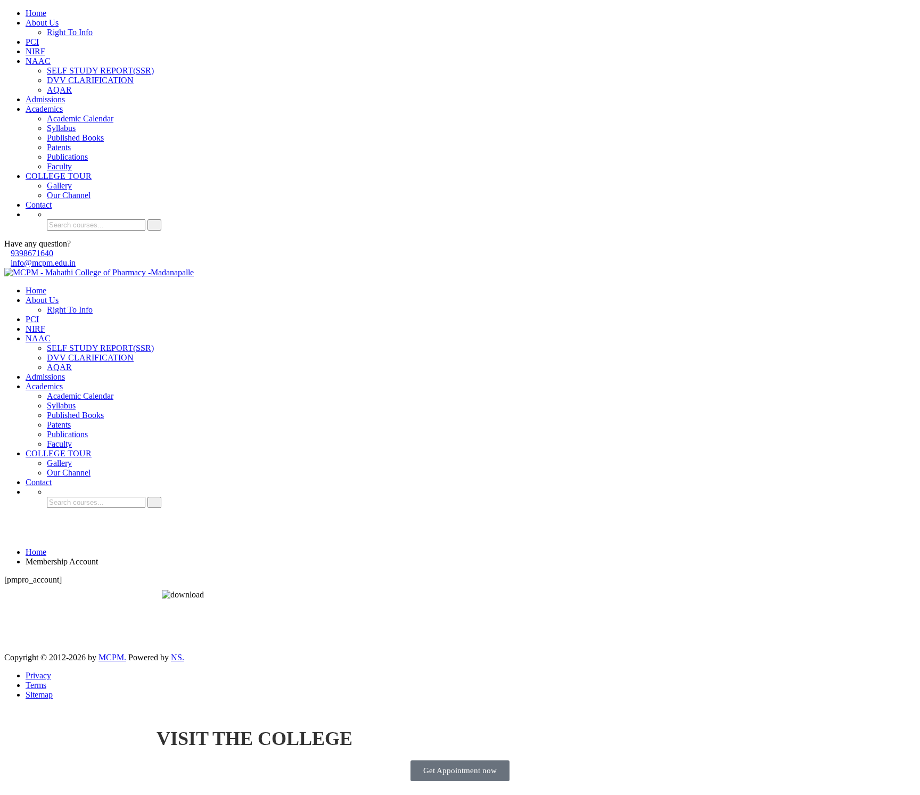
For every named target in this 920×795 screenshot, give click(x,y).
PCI (32, 41)
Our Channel (69, 195)
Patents (59, 147)
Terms (36, 685)
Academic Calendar (80, 118)
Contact (39, 204)
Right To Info (70, 32)
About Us (42, 22)
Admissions (45, 99)
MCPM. (112, 657)
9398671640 (32, 253)
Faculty (59, 166)
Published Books (75, 137)
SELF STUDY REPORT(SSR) (100, 70)
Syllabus (61, 128)
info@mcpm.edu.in (43, 262)
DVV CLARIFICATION (90, 80)
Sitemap (39, 694)
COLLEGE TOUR (59, 176)
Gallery (59, 185)
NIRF (35, 51)
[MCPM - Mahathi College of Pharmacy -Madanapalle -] (99, 272)
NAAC (38, 60)
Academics (44, 108)
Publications (67, 156)
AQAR (59, 89)
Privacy (38, 675)
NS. (177, 657)
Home (36, 13)
